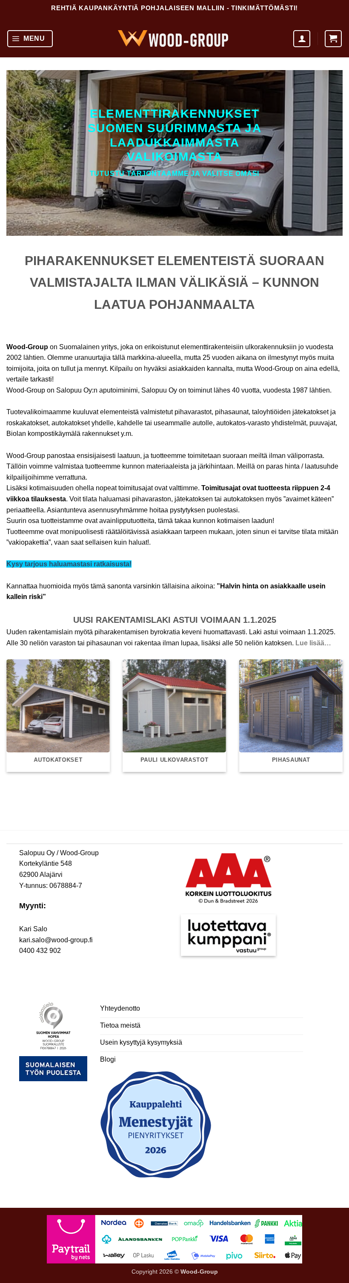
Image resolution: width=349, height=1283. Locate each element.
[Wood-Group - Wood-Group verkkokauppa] (173, 38)
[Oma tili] (301, 38)
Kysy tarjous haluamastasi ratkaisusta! (69, 564)
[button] (30, 38)
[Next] (331, 708)
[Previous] (18, 708)
